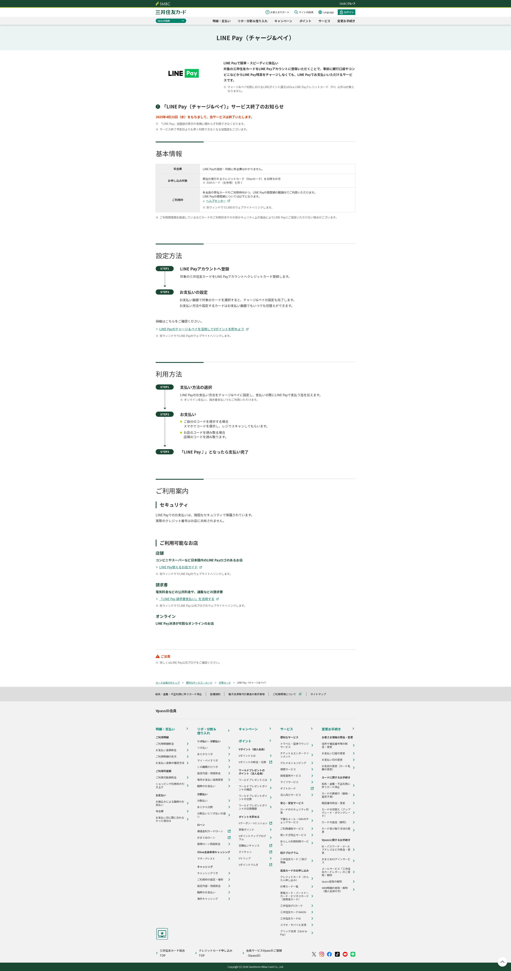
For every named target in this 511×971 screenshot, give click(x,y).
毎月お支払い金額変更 (210, 779)
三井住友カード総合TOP (172, 952)
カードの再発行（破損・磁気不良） (336, 795)
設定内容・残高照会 (209, 773)
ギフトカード (288, 788)
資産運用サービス (290, 775)
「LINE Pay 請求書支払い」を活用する (186, 598)
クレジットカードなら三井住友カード (171, 12)
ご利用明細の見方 (166, 756)
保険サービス (288, 769)
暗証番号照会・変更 (333, 803)
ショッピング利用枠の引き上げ (170, 785)
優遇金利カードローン (210, 831)
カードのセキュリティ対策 (294, 811)
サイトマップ (320, 694)
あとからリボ (205, 754)
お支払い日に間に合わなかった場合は (170, 819)
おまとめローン (206, 837)
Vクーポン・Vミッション (253, 823)
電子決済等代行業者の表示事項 (248, 694)
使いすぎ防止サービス (293, 835)
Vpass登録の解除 (332, 881)
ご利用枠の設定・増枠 (210, 879)
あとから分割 (205, 807)
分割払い (202, 800)
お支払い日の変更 (332, 759)
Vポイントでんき (248, 864)
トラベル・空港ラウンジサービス (294, 745)
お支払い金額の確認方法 (170, 762)
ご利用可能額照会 (166, 777)
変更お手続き (346, 21)
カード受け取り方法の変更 (336, 830)
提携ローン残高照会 (208, 844)
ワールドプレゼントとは (253, 779)
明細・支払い (222, 21)
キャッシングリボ (207, 873)
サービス (324, 21)
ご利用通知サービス (292, 828)
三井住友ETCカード (291, 905)
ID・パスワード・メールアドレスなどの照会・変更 (336, 849)
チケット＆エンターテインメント (294, 755)
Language (328, 12)
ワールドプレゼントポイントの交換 (253, 797)
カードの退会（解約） (335, 822)
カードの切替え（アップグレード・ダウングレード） (336, 812)
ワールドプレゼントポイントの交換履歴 (253, 807)
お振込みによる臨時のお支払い (170, 803)
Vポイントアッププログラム (252, 837)
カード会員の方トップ (168, 682)
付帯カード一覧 (289, 886)
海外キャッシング (207, 898)
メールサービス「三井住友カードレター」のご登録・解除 (336, 872)
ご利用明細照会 (165, 743)
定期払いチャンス (249, 845)
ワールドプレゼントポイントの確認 (253, 788)
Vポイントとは (247, 755)
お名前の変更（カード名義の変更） (336, 767)
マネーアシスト (206, 858)
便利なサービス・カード (199, 682)
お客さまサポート (279, 12)
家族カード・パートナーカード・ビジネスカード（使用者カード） (294, 896)
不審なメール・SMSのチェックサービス (294, 820)
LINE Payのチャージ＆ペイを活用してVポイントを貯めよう (201, 329)
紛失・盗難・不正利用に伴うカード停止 (180, 694)
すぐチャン (245, 852)
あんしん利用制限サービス (294, 843)
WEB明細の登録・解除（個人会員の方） (335, 889)
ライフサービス (289, 782)
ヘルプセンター (216, 201)
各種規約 (217, 694)
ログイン (349, 12)
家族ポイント (246, 829)
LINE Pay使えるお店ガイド (178, 567)
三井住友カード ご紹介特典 (293, 861)
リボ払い (202, 747)
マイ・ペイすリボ (207, 760)
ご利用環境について (286, 694)
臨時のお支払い (206, 786)
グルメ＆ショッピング (293, 762)
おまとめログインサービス (336, 861)
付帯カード (225, 682)
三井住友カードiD (290, 918)
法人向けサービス (290, 794)
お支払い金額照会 (166, 750)
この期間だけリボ (207, 766)
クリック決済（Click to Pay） (293, 933)
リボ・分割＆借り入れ (252, 21)
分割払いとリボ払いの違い (211, 815)
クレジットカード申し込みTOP (215, 952)
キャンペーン (283, 21)
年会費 (159, 811)
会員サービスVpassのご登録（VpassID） (264, 952)
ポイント (305, 21)
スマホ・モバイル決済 (293, 924)
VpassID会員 (164, 20)
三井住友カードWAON (293, 912)
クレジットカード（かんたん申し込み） (294, 878)
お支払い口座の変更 (333, 753)
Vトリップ (245, 858)
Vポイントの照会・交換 (252, 762)
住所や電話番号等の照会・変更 (335, 745)
